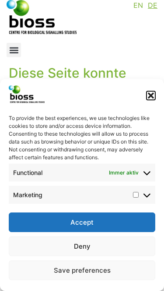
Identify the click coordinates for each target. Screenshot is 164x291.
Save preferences (82, 270)
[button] (151, 95)
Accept (82, 222)
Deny (82, 246)
